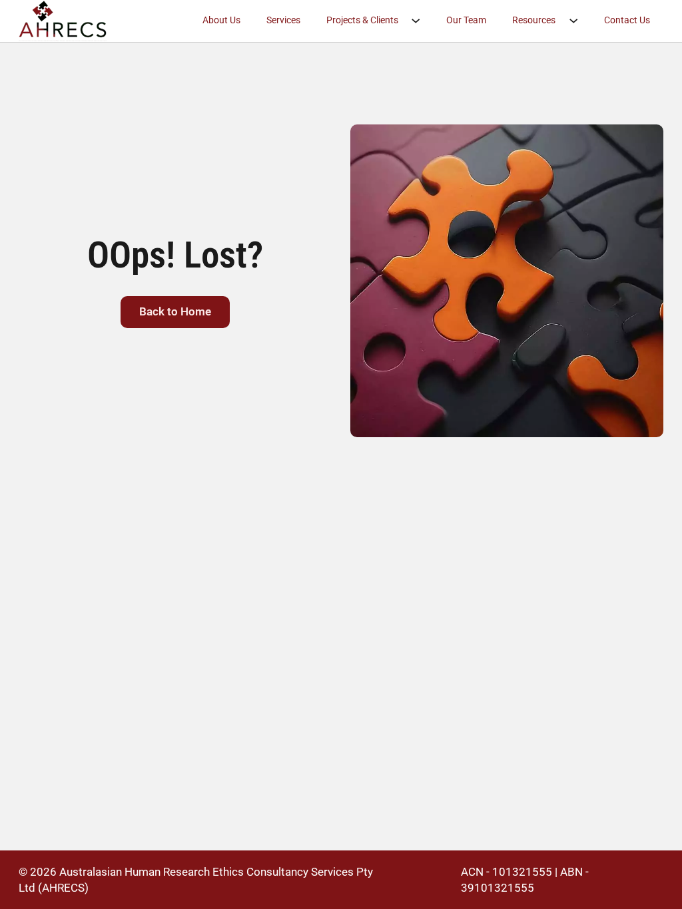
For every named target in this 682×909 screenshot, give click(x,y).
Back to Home (175, 311)
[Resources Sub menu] (580, 21)
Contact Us (627, 20)
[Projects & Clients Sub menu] (422, 21)
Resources (533, 20)
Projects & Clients (362, 20)
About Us (221, 20)
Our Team (466, 20)
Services (283, 20)
